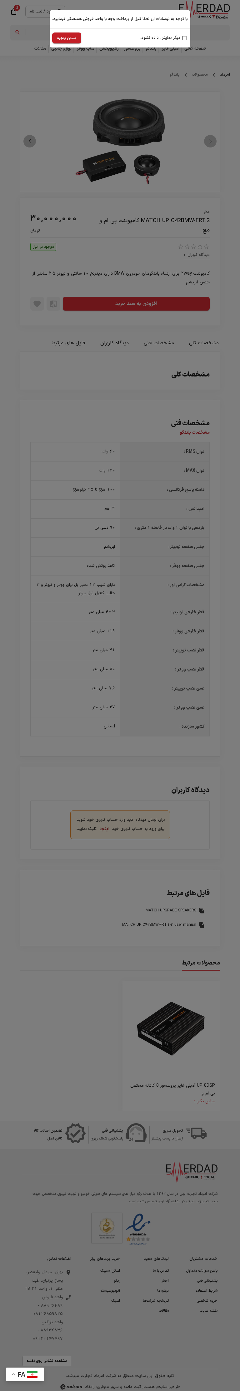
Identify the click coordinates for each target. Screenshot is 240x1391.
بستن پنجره (66, 38)
